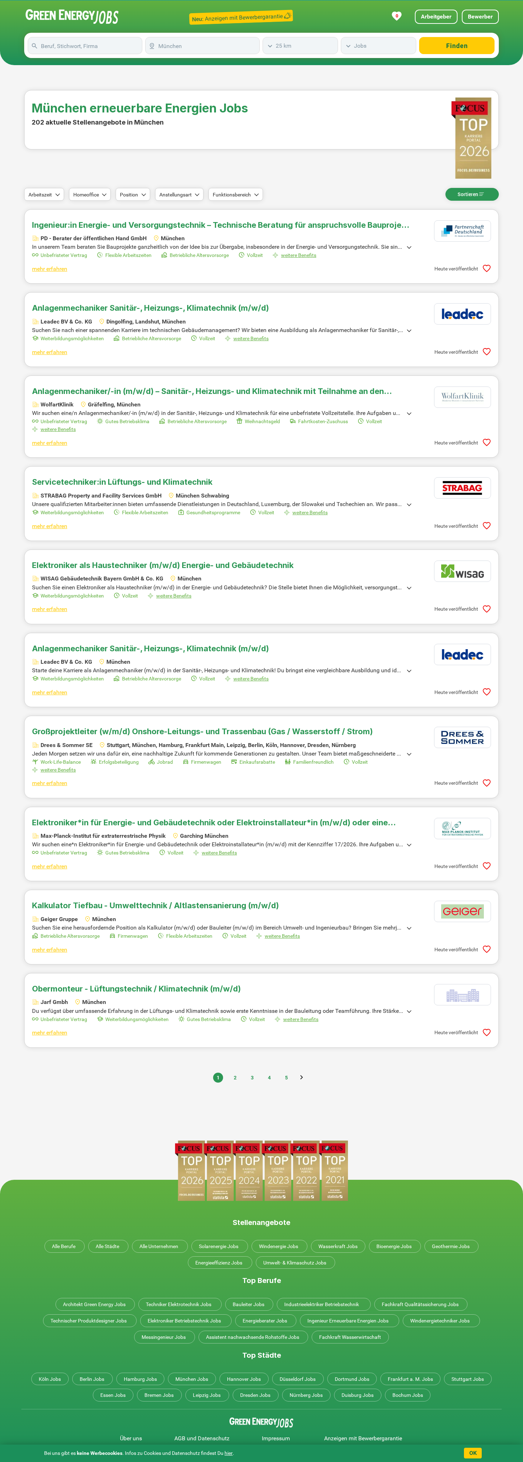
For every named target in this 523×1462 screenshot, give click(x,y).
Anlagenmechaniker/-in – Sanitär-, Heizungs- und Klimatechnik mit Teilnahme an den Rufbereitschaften (208, 391)
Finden (457, 45)
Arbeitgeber (436, 16)
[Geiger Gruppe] (462, 911)
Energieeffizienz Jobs (218, 1263)
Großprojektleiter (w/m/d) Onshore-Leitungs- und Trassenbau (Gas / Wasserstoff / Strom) (202, 731)
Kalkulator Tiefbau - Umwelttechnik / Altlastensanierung (155, 905)
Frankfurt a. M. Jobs (410, 1379)
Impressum (276, 1438)
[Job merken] (486, 268)
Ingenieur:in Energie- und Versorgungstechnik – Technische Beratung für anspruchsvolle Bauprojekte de (222, 225)
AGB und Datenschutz (201, 1438)
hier (228, 1453)
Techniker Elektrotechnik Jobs (178, 1304)
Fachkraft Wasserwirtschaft (350, 1337)
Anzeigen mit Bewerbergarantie (363, 1438)
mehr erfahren (49, 268)
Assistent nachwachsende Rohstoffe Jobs (252, 1337)
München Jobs (191, 1379)
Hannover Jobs (244, 1379)
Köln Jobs (50, 1379)
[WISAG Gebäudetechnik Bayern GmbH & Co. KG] (462, 571)
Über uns (131, 1438)
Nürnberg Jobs (306, 1395)
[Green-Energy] (72, 16)
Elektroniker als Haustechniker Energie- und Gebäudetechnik (163, 565)
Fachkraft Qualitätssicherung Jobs (420, 1304)
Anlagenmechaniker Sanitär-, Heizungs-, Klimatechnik (150, 307)
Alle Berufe (63, 1246)
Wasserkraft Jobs (338, 1246)
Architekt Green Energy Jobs (94, 1304)
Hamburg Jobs (140, 1379)
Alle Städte (107, 1246)
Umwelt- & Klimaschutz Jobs (294, 1263)
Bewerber (480, 16)
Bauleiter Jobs (248, 1304)
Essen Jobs (113, 1395)
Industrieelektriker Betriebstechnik (321, 1304)
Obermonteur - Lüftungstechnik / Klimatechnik (136, 988)
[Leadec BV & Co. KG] (462, 314)
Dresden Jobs (255, 1395)
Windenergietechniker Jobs (440, 1321)
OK (473, 1453)
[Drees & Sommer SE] (462, 737)
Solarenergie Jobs (218, 1246)
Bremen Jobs (159, 1395)
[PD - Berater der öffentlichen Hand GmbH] (462, 231)
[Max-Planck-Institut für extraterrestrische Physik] (462, 828)
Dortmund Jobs (352, 1379)
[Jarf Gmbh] (462, 994)
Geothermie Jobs (451, 1246)
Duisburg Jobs (358, 1395)
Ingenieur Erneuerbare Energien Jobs (348, 1321)
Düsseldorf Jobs (298, 1379)
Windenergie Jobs (278, 1246)
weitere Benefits (298, 255)
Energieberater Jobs (265, 1321)
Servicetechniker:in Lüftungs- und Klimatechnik (122, 482)
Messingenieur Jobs (164, 1337)
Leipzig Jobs (207, 1395)
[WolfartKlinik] (462, 397)
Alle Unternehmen (158, 1246)
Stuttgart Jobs (467, 1379)
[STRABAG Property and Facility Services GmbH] (462, 488)
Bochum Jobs (407, 1395)
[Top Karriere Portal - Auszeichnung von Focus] (261, 1170)
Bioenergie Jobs (394, 1246)
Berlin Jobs (92, 1379)
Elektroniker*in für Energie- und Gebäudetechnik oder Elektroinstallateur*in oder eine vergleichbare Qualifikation (210, 822)
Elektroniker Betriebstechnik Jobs (184, 1321)
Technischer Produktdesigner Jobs (89, 1321)
